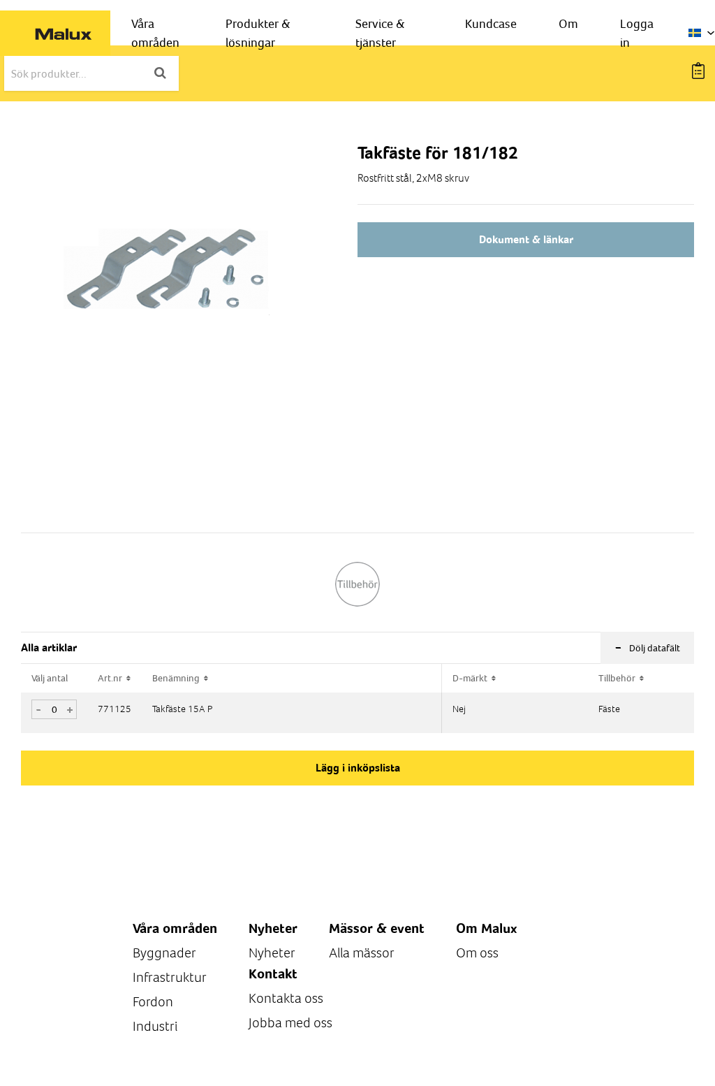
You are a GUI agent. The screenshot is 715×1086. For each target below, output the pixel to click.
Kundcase (491, 23)
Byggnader (164, 952)
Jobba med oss (290, 1022)
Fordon (153, 1001)
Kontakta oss (286, 998)
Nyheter (272, 952)
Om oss (477, 952)
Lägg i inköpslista (358, 767)
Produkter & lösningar (258, 33)
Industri (155, 1026)
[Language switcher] (701, 33)
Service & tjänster (380, 33)
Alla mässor (362, 952)
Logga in (637, 33)
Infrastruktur (170, 977)
